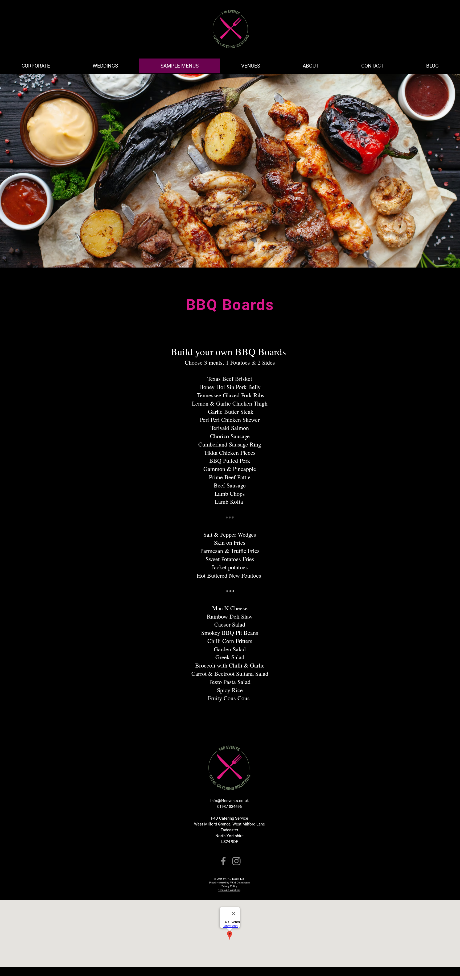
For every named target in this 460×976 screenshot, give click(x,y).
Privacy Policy (229, 886)
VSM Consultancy (240, 882)
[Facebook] (223, 861)
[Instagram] (236, 861)
